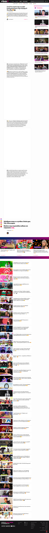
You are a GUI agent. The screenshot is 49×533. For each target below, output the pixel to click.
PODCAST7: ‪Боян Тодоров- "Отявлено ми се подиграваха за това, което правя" (41, 53)
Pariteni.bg (46, 526)
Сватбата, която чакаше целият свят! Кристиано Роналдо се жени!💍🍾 (21, 313)
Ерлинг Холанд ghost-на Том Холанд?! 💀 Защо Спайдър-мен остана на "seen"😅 (21, 485)
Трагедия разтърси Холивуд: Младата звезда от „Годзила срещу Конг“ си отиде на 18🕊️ (41, 26)
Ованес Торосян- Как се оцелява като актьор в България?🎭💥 (41, 62)
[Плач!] (1, 225)
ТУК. (12, 227)
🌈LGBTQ (34, 3)
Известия (32, 528)
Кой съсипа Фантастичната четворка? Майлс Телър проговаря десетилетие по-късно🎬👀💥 (21, 363)
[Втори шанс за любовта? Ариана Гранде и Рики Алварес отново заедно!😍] (6, 493)
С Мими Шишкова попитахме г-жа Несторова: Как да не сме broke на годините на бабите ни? (40, 71)
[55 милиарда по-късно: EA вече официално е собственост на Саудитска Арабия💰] (6, 271)
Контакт (46, 527)
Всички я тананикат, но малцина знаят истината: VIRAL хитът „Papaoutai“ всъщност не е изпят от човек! (21, 328)
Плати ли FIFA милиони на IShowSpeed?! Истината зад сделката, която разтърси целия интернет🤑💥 (21, 435)
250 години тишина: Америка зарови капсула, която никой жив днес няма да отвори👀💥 (22, 478)
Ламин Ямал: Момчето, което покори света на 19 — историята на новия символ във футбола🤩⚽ (22, 399)
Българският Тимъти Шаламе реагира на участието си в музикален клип (41, 44)
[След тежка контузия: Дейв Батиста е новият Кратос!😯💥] (6, 285)
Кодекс (19, 523)
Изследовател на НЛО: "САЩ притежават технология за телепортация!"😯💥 (21, 385)
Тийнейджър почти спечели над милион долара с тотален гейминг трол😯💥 (21, 263)
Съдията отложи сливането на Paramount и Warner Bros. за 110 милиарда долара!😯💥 (22, 421)
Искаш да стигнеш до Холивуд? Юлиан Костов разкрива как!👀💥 (20, 514)
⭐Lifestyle (30, 3)
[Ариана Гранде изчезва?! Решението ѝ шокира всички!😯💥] (6, 321)
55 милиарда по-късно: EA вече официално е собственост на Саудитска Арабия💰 (22, 270)
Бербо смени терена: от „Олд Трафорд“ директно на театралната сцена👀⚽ (21, 471)
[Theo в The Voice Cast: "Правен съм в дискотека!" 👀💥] (8, 244)
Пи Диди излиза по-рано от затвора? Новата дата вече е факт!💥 (20, 306)
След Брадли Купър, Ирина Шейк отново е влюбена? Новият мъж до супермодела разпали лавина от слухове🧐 (21, 299)
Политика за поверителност (33, 524)
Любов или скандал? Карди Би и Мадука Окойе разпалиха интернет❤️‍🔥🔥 (21, 428)
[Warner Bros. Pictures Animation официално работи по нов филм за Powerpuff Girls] (24, 244)
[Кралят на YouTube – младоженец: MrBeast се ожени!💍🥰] (6, 357)
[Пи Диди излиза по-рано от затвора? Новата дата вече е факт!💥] (6, 307)
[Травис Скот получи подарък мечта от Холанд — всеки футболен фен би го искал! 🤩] (6, 343)
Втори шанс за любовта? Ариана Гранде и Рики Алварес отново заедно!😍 (21, 493)
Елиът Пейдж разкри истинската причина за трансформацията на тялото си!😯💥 (41, 17)
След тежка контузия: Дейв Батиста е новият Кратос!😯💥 (21, 285)
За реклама (43, 527)
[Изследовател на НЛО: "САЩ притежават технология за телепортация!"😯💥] (6, 386)
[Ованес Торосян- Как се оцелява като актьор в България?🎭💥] (41, 58)
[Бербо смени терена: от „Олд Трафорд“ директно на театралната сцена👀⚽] (6, 472)
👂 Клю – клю (20, 3)
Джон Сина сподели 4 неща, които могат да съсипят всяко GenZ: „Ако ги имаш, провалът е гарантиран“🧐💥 (22, 378)
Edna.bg (47, 523)
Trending (39, 8)
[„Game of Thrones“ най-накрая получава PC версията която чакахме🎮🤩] (6, 443)
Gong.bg (47, 522)
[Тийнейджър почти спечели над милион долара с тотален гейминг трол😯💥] (6, 264)
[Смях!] (1, 221)
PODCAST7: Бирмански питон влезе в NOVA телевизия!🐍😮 (41, 36)
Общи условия (20, 522)
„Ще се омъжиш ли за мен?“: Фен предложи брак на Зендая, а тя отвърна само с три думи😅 (21, 349)
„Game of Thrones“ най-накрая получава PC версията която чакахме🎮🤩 (21, 442)
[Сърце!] (1, 223)
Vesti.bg (44, 522)
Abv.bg (41, 522)
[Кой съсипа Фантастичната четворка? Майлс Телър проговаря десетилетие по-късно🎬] (6, 364)
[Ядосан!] (1, 227)
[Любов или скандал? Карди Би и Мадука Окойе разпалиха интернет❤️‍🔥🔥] (6, 429)
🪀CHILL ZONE (25, 3)
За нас (40, 527)
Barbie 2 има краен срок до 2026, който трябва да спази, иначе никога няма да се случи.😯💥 (21, 277)
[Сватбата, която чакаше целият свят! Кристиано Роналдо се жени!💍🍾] (6, 314)
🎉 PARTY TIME (15, 3)
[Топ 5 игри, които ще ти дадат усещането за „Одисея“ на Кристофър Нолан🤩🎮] (6, 450)
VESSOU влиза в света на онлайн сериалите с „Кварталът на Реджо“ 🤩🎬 (22, 500)
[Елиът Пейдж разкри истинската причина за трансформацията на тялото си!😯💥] (41, 12)
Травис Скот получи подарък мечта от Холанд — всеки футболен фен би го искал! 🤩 (22, 342)
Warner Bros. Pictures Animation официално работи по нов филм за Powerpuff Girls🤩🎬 (24, 251)
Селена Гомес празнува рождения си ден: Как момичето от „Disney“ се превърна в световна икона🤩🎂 (22, 371)
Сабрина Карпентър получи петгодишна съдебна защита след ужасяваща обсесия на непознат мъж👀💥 (40, 252)
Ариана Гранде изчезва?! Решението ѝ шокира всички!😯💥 (20, 320)
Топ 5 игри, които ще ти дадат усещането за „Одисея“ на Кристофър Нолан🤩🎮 (21, 450)
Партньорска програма (34, 522)
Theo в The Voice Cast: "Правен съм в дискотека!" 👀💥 (8, 251)
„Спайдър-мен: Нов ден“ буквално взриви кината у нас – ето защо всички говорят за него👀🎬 (21, 292)
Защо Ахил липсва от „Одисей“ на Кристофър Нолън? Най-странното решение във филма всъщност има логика (21, 406)
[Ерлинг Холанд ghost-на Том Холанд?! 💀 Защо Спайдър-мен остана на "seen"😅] (6, 486)
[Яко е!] (1, 219)
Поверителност (33, 525)
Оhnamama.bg (43, 523)
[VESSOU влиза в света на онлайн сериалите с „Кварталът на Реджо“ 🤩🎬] (6, 501)
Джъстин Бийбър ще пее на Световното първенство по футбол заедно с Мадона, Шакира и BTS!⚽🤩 (21, 457)
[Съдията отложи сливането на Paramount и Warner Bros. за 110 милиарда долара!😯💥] (6, 422)
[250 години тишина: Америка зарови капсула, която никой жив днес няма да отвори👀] (6, 479)
